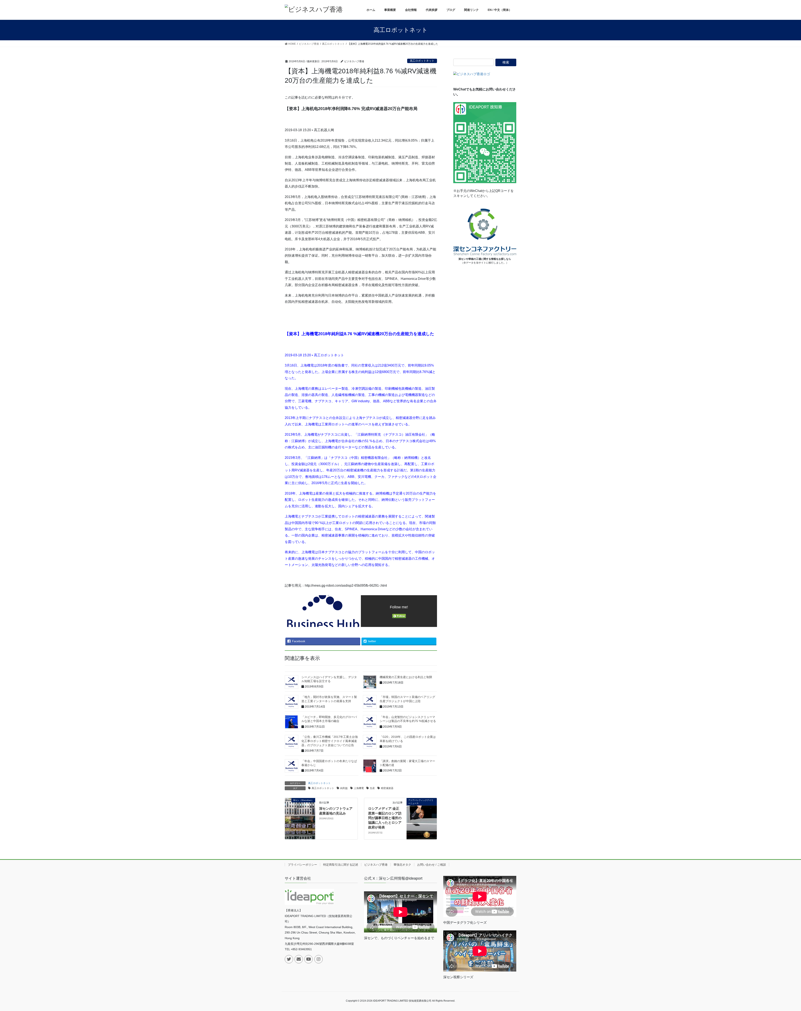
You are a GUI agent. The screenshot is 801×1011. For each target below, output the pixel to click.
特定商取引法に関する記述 (340, 864)
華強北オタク (402, 864)
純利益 (344, 788)
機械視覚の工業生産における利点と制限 (406, 677)
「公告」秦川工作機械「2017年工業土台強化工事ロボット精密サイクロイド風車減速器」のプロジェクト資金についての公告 (329, 741)
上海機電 (359, 788)
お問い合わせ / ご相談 (431, 864)
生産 (372, 788)
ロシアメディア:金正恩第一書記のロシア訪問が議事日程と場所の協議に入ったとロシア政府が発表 (385, 818)
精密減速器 (387, 788)
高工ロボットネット (422, 60)
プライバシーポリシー (302, 864)
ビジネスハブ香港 (376, 864)
